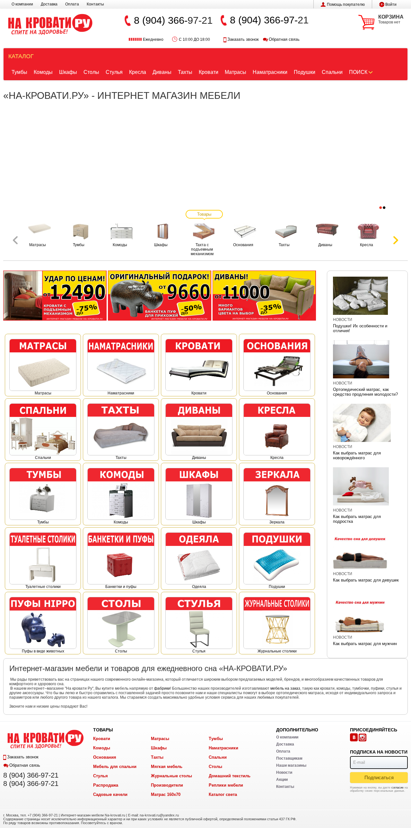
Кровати (208, 72)
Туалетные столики (43, 586)
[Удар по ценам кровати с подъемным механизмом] (55, 295)
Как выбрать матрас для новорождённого (357, 455)
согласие (397, 787)
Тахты (185, 72)
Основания (277, 393)
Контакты (95, 4)
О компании (22, 4)
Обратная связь (284, 39)
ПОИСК (358, 72)
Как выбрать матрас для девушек (366, 580)
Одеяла (199, 586)
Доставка (49, 4)
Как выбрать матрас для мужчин (365, 643)
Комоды (43, 72)
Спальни (332, 72)
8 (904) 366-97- (264, 20)
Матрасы (235, 72)
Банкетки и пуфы (120, 586)
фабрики (162, 688)
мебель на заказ (285, 688)
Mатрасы (43, 393)
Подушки (304, 72)
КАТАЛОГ (21, 56)
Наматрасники (270, 72)
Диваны (162, 72)
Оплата (72, 4)
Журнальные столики (277, 651)
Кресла (137, 72)
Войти (391, 4)
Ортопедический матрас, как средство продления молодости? (365, 392)
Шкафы (68, 72)
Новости (342, 319)
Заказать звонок (243, 39)
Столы (91, 72)
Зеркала (276, 522)
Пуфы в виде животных (43, 651)
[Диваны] (264, 295)
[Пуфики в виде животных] (159, 295)
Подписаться (379, 777)
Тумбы (19, 72)
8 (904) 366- (161, 20)
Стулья (114, 72)
